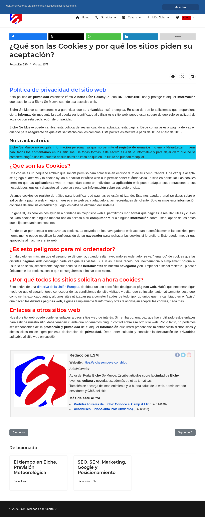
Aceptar (180, 7)
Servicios (106, 17)
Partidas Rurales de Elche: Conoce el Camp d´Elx (111, 404)
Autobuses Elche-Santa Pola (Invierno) (103, 409)
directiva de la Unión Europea (58, 287)
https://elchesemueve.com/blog (105, 362)
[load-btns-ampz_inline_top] (178, 36)
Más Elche (159, 17)
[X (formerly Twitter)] (182, 76)
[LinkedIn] (192, 76)
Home (85, 17)
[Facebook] (173, 76)
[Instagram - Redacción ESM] (189, 355)
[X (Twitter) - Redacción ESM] (183, 355)
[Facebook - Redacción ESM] (177, 355)
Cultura (132, 17)
